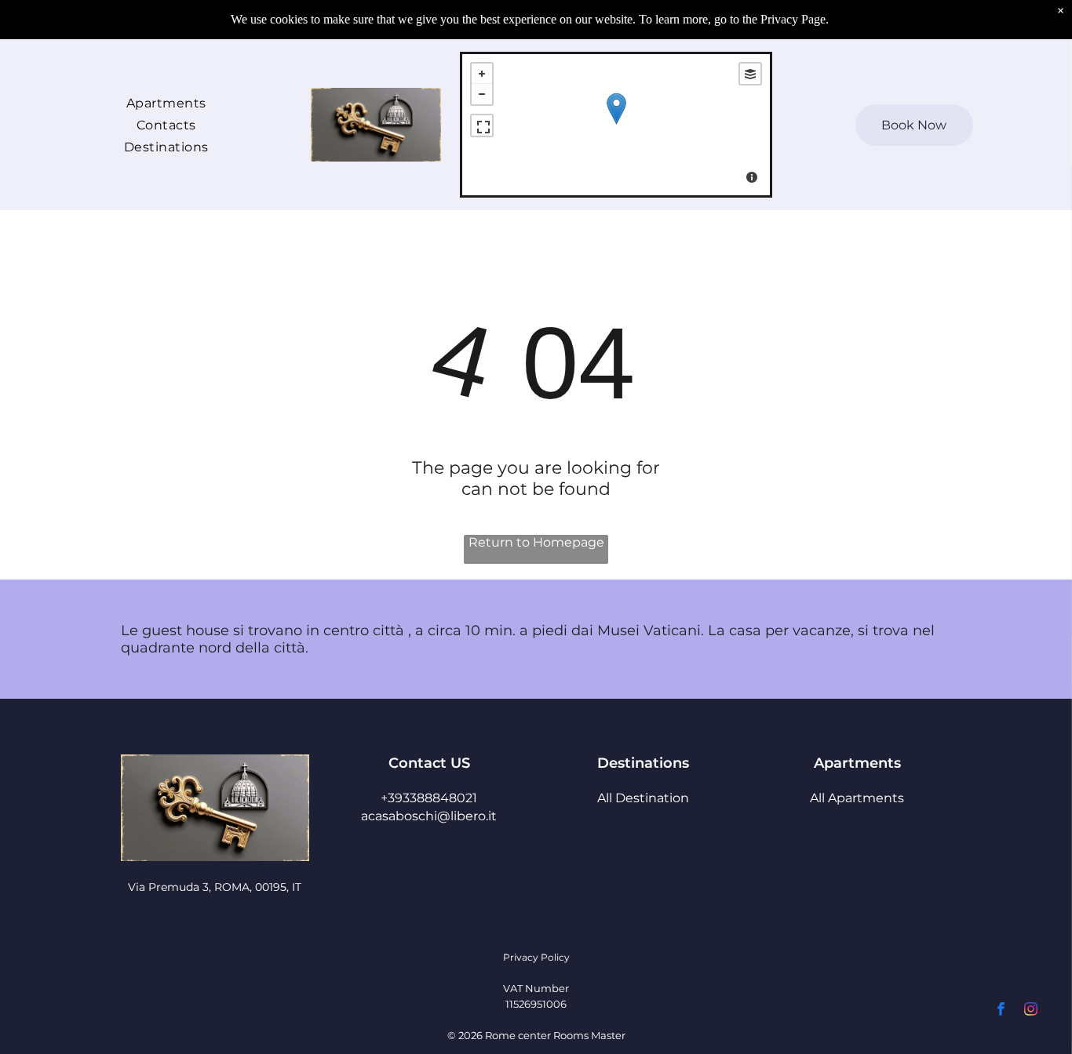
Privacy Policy (536, 957)
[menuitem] (166, 102)
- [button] (482, 94)
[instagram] (1031, 1011)
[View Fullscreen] (482, 125)
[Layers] (750, 74)
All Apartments (857, 797)
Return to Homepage (536, 542)
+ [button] (482, 74)
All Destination (643, 797)
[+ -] (616, 124)
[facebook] (1001, 1011)
